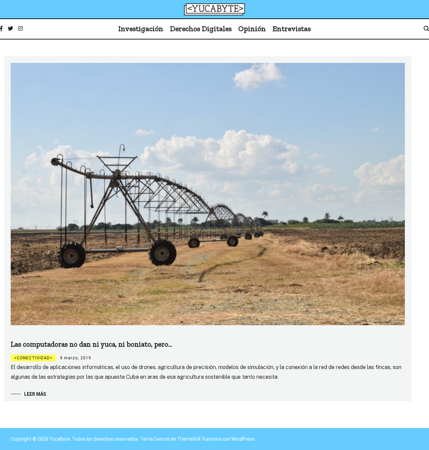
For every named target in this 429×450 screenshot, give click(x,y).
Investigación (140, 28)
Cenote (162, 439)
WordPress (242, 439)
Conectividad (33, 358)
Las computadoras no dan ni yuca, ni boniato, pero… (91, 344)
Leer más (35, 394)
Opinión (252, 28)
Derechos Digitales (201, 28)
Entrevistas (291, 28)
